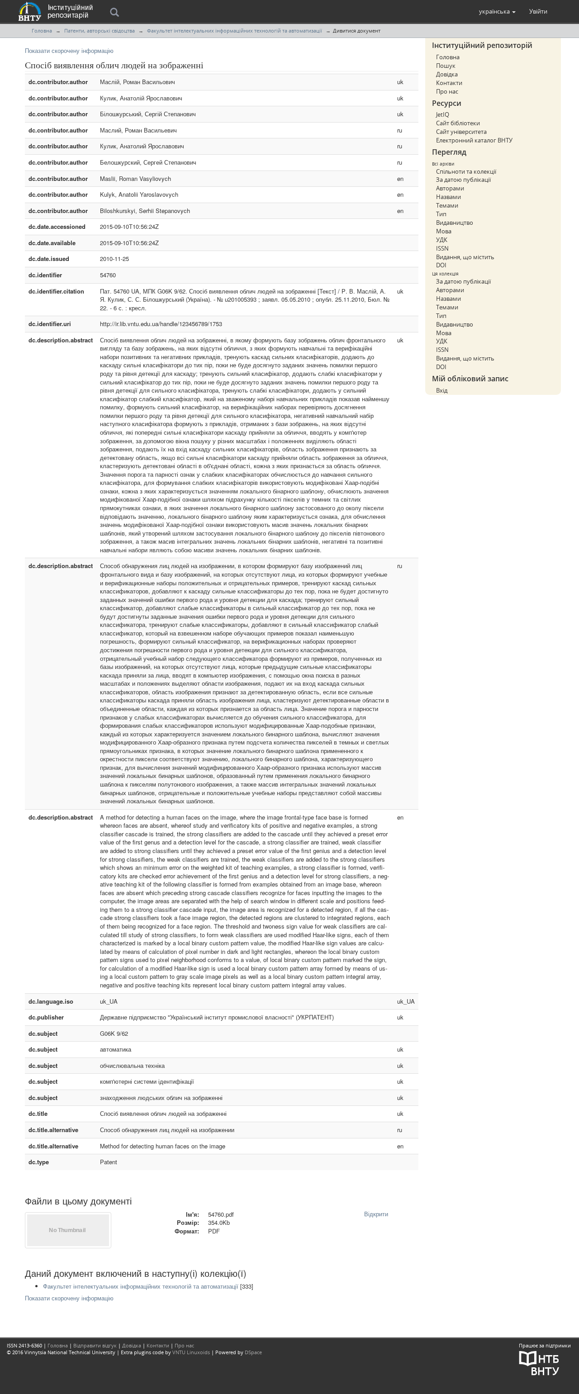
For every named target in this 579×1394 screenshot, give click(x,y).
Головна (42, 30)
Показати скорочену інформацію (69, 50)
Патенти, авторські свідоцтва (99, 30)
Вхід (441, 390)
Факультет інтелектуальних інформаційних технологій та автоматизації (234, 30)
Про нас (447, 91)
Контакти (449, 83)
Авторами (450, 188)
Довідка (447, 74)
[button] (497, 11)
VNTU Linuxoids (191, 1352)
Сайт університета (461, 132)
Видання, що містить (465, 257)
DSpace (253, 1352)
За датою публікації (463, 179)
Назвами (448, 197)
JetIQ (442, 114)
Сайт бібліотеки (458, 123)
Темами (447, 205)
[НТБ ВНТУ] (539, 1362)
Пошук (446, 66)
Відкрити (376, 1213)
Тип (441, 214)
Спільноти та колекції (466, 171)
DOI (441, 265)
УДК (441, 240)
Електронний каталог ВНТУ (474, 140)
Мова (443, 231)
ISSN (442, 248)
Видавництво (454, 222)
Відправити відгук (95, 1345)
